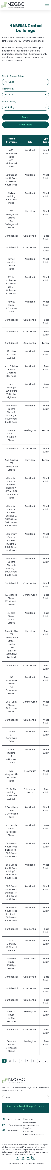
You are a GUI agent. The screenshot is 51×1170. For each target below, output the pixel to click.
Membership (13, 1130)
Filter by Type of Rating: (13, 76)
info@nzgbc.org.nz (15, 1125)
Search (25, 117)
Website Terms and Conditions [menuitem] (31, 1126)
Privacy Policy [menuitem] (28, 1131)
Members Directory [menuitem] (30, 1122)
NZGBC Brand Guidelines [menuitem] (33, 1134)
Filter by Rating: (9, 101)
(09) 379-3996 (14, 1119)
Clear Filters (25, 124)
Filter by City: (8, 88)
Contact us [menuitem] (28, 1119)
